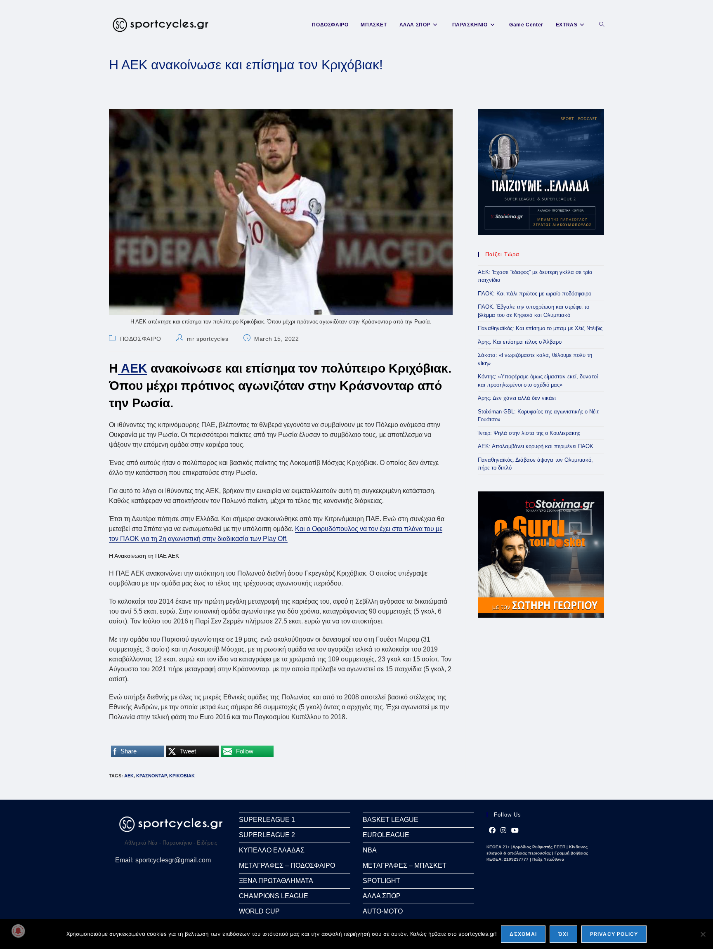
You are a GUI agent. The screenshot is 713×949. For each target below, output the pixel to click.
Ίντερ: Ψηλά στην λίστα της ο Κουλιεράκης (529, 433)
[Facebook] (492, 831)
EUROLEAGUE (386, 834)
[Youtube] (515, 831)
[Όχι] (703, 934)
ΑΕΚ (132, 368)
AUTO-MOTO (383, 911)
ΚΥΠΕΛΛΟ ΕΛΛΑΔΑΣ (272, 850)
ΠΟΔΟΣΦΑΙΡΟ (140, 338)
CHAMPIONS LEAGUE (273, 895)
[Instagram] (503, 831)
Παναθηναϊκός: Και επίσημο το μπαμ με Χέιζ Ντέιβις (540, 328)
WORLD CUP (259, 911)
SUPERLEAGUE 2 (267, 834)
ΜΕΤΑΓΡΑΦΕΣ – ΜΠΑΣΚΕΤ (404, 865)
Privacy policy (614, 934)
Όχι (563, 934)
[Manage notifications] (18, 930)
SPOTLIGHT (381, 880)
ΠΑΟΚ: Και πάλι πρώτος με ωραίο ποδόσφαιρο (534, 293)
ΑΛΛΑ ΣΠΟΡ (382, 895)
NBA (370, 850)
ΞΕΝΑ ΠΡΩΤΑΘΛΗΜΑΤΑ (276, 880)
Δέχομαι (523, 934)
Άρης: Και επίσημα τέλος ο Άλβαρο (520, 342)
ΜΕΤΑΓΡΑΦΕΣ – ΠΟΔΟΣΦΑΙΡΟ (287, 865)
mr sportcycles (207, 338)
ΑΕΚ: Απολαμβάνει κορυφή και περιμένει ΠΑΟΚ (535, 446)
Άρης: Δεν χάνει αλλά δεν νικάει (517, 398)
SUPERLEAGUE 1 (267, 819)
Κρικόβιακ (182, 775)
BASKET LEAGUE (390, 819)
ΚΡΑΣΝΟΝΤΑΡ (151, 775)
